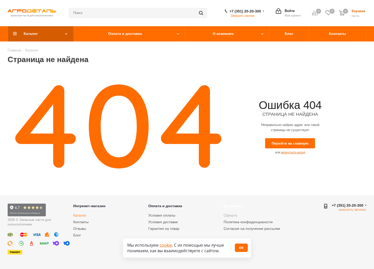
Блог (77, 235)
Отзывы (79, 228)
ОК (241, 247)
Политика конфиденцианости (248, 222)
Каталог (79, 215)
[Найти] (201, 13)
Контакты (81, 222)
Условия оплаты (161, 215)
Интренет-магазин (89, 206)
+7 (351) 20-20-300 (245, 11)
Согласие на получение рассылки (252, 228)
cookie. (166, 245)
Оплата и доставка (165, 206)
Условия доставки (163, 222)
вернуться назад (293, 152)
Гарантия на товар (163, 228)
